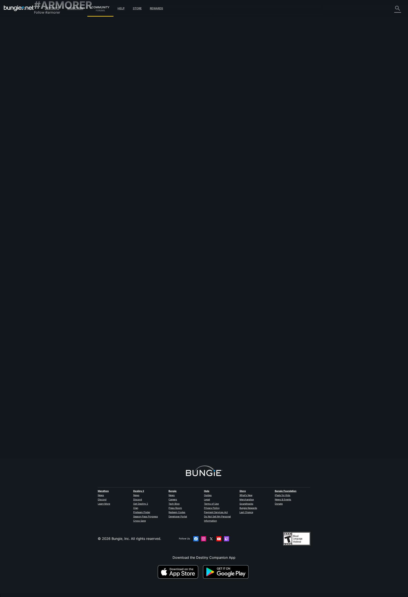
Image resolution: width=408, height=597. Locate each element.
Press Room (175, 507)
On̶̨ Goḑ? (128, 427)
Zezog (126, 131)
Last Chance (246, 512)
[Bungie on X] (211, 538)
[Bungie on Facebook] (195, 538)
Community (100, 7)
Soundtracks (246, 503)
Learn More (104, 503)
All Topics (45, 23)
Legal (207, 499)
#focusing (246, 375)
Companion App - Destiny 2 (59, 100)
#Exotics (255, 328)
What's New (245, 495)
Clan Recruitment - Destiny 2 (60, 104)
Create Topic (132, 56)
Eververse (45, 61)
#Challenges (242, 222)
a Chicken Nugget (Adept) (197, 390)
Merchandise (246, 499)
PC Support (46, 87)
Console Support (50, 91)
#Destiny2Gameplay (240, 423)
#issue (237, 280)
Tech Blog (174, 503)
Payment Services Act (216, 512)
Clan (135, 507)
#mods (206, 79)
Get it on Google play (227, 572)
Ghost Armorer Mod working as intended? (154, 375)
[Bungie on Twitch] (226, 538)
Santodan (128, 284)
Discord (102, 499)
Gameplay (45, 44)
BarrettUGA (130, 178)
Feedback (44, 32)
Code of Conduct (48, 126)
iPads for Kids (282, 495)
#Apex (229, 222)
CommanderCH (188, 438)
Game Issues (47, 66)
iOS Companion (49, 78)
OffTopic (44, 112)
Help (121, 8)
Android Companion (53, 83)
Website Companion (53, 74)
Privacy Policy (212, 507)
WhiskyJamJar (186, 343)
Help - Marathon (50, 117)
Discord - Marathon (52, 121)
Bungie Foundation (285, 490)
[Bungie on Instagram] (203, 538)
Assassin (183, 142)
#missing (199, 127)
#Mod (222, 127)
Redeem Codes (177, 512)
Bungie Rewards (248, 507)
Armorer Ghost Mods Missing (144, 126)
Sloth (125, 83)
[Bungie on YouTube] (218, 538)
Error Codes (47, 53)
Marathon (75, 8)
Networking (46, 57)
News (101, 495)
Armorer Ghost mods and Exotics (147, 423)
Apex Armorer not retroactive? (145, 221)
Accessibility (47, 70)
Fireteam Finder (141, 512)
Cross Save (139, 520)
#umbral (258, 375)
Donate (279, 503)
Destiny (18, 8)
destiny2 (201, 174)
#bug (188, 127)
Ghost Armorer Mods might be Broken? (152, 79)
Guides (208, 495)
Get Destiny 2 (140, 503)
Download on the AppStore (180, 572)
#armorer (231, 79)
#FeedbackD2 (216, 222)
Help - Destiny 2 (50, 49)
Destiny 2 (52, 8)
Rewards (156, 8)
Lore (40, 40)
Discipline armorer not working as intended (155, 280)
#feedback (188, 222)
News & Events (283, 499)
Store (137, 8)
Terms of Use (211, 503)
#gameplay (204, 280)
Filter (148, 56)
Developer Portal (178, 516)
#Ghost (195, 79)
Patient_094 (130, 332)
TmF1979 (182, 295)
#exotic (210, 423)
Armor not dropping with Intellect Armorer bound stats (165, 327)
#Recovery (217, 79)
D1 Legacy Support (52, 95)
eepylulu (127, 379)
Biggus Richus (132, 226)
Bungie (173, 490)
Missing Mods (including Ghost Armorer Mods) (158, 174)
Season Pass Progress (145, 516)
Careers (173, 499)
